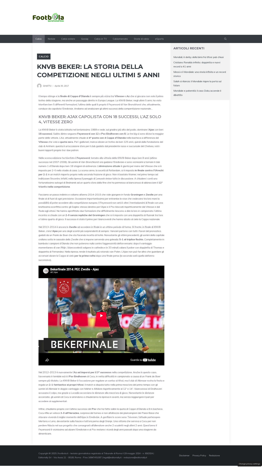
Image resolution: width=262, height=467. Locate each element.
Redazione (214, 455)
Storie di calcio (141, 38)
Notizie (51, 38)
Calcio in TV (100, 38)
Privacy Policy (199, 455)
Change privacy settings (249, 464)
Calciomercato (120, 38)
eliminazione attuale (109, 166)
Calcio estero (68, 38)
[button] (225, 39)
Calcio (38, 38)
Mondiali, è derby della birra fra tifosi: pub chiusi (198, 57)
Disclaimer (184, 455)
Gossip (84, 38)
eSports (159, 38)
